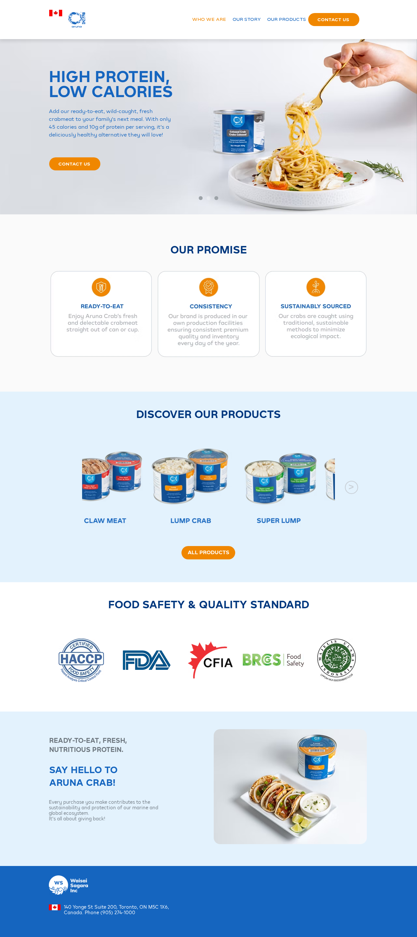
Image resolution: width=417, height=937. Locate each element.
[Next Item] (351, 487)
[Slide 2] (208, 198)
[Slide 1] (201, 198)
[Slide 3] (216, 198)
